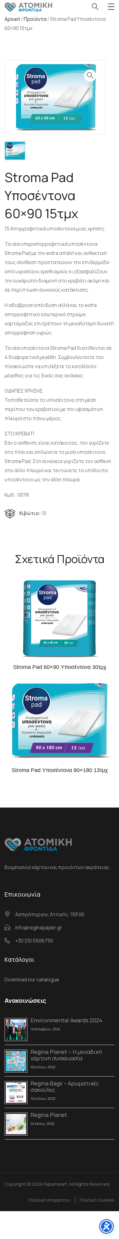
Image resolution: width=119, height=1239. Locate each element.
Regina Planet (49, 1114)
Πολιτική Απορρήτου (49, 1200)
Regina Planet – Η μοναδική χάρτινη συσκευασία (66, 1055)
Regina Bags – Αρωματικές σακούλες (65, 1086)
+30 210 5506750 (34, 940)
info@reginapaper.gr (38, 927)
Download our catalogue (32, 979)
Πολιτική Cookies (97, 1200)
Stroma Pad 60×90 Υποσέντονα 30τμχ (59, 667)
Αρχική (12, 19)
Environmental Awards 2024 (67, 1020)
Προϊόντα (35, 19)
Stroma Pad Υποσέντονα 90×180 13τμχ (60, 770)
